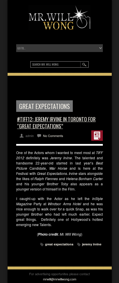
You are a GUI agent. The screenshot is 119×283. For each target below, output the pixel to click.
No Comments (53, 135)
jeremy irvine (91, 244)
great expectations (59, 244)
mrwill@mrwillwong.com (59, 279)
